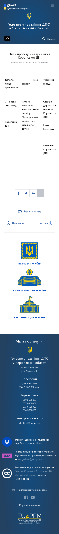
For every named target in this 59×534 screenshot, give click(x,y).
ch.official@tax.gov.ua (29, 423)
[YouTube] (33, 497)
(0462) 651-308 (29, 384)
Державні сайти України (18, 9)
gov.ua (11, 5)
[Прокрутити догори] (54, 518)
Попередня (18, 223)
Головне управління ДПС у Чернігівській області (28, 26)
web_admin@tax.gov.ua (29, 459)
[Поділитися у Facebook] (18, 193)
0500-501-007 (29, 400)
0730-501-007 (29, 407)
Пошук (51, 39)
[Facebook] (26, 497)
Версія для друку (32, 211)
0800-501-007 (29, 410)
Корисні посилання (29, 505)
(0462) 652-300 (26, 387)
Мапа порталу (27, 341)
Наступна (43, 223)
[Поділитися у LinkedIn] (33, 193)
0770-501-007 (29, 403)
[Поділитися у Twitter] (26, 193)
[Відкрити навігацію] (52, 5)
